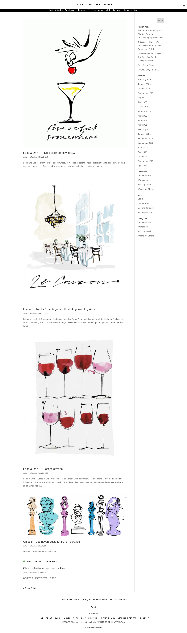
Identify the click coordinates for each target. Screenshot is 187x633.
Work (75, 618)
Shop (83, 618)
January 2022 (144, 120)
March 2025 (143, 107)
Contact (144, 618)
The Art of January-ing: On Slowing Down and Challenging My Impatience (150, 34)
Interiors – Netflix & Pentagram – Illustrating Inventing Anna (59, 309)
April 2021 (142, 125)
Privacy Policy (107, 618)
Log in (140, 199)
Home (41, 618)
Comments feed (145, 208)
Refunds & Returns (128, 618)
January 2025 (144, 111)
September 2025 (145, 93)
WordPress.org (145, 212)
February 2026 (145, 79)
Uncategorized (144, 175)
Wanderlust (143, 180)
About (49, 618)
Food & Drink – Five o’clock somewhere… (49, 152)
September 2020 (145, 143)
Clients (66, 618)
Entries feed (143, 203)
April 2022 (142, 116)
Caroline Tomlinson (31, 157)
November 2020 (145, 138)
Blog (57, 618)
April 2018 (142, 152)
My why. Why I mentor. (148, 70)
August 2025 (144, 98)
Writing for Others (146, 189)
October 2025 (144, 89)
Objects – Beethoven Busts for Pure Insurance (51, 541)
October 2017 (144, 156)
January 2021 (144, 134)
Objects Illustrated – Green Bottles (44, 568)
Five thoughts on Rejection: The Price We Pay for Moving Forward (150, 57)
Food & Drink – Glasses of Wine (43, 468)
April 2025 (142, 102)
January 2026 (144, 84)
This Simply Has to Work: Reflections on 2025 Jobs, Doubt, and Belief (150, 45)
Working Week (144, 184)
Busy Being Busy (146, 65)
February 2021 (145, 129)
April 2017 (142, 165)
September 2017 (145, 161)
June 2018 (143, 147)
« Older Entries (30, 588)
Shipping (92, 618)
